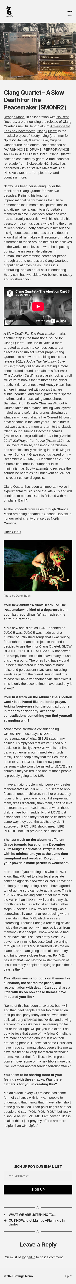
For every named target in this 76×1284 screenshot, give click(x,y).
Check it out (12, 532)
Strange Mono (14, 117)
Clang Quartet (47, 131)
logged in (28, 1257)
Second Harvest (56, 514)
